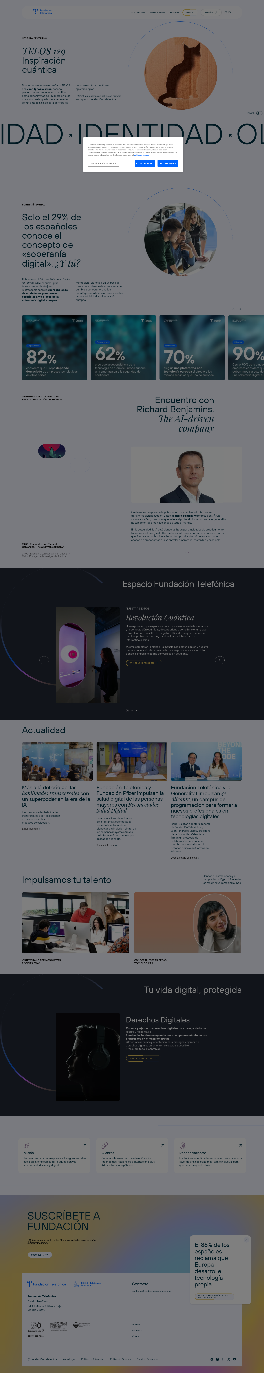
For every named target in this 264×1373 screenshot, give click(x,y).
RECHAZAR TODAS (144, 163)
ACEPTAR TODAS (168, 163)
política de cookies (141, 155)
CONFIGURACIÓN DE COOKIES (103, 163)
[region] (133, 154)
